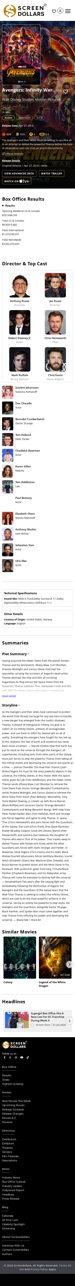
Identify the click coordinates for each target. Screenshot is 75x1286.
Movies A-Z (9, 1118)
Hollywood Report (13, 1190)
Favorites (53, 11)
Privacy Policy (39, 1269)
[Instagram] (16, 1057)
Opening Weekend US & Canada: (21, 211)
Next (69, 964)
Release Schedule (13, 1109)
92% (22, 134)
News (5, 1169)
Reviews (7, 1122)
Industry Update (12, 1186)
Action (8, 117)
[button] (65, 92)
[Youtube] (21, 1057)
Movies (6, 1092)
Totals (5, 1079)
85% (8, 134)
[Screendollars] (25, 10)
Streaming (8, 1228)
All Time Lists (10, 1220)
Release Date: (10, 125)
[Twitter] (10, 1057)
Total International (13, 230)
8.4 (47, 134)
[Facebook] (4, 1057)
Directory (8, 1130)
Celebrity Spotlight (13, 1224)
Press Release (10, 1198)
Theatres (7, 1147)
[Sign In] (60, 11)
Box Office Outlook (13, 1181)
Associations (9, 1160)
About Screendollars (16, 1237)
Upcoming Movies (13, 1105)
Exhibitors (8, 1143)
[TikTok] (28, 1057)
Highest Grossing (12, 1083)
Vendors (7, 1152)
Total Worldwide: (12, 239)
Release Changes (12, 1113)
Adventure (24, 117)
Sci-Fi (40, 117)
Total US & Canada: (13, 220)
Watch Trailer (51, 173)
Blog (5, 1207)
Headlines (8, 1194)
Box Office (9, 1067)
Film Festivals (10, 1156)
